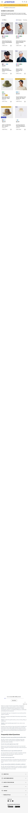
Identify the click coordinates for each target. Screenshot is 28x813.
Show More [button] (3, 15)
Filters (4, 19)
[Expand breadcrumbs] (2, 7)
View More (14, 700)
